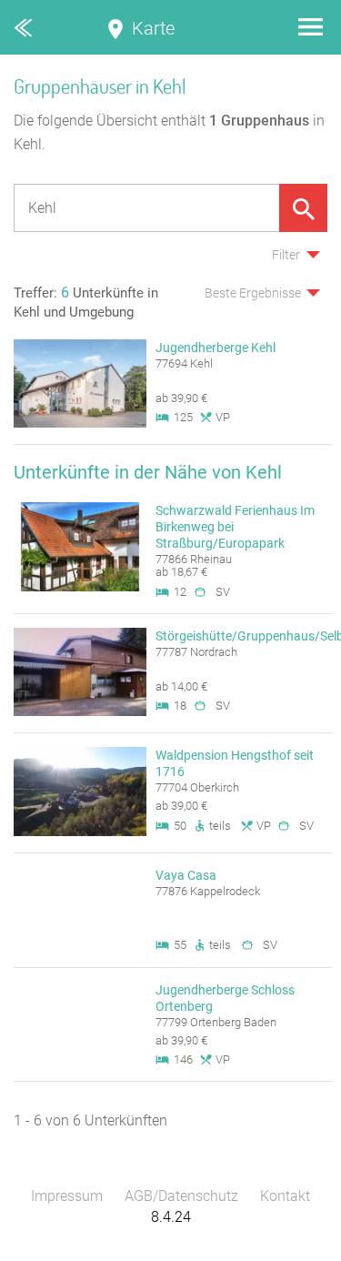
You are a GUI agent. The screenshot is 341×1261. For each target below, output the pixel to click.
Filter (286, 254)
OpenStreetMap (297, 1252)
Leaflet (173, 1252)
